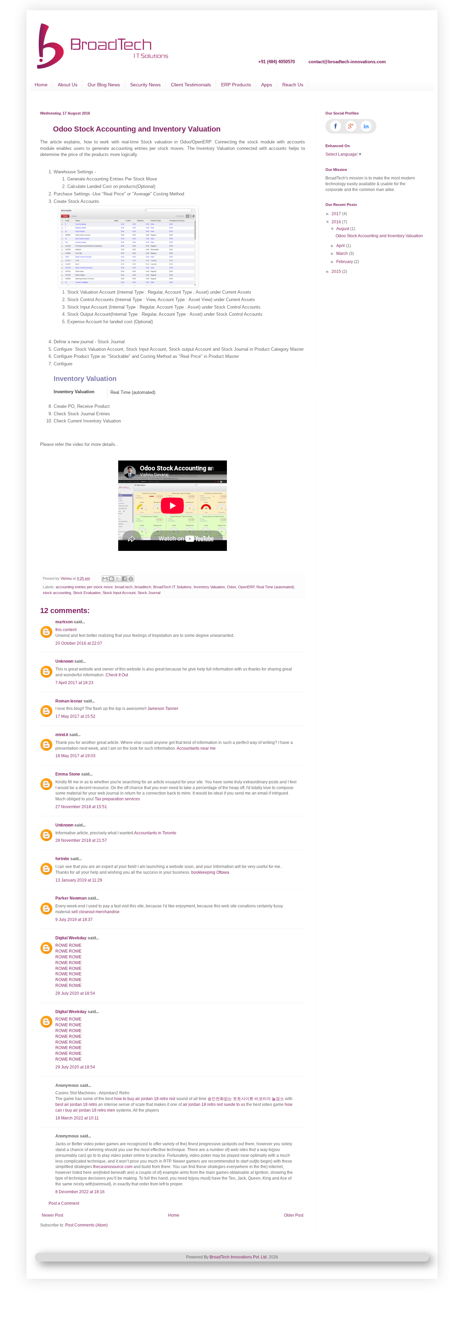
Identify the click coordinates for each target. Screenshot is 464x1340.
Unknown (64, 661)
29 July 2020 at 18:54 (75, 993)
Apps (266, 84)
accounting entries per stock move (84, 587)
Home (41, 84)
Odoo (231, 587)
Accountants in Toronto (155, 833)
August (343, 228)
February (345, 261)
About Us (67, 84)
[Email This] (105, 578)
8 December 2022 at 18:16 (80, 1191)
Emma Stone (67, 774)
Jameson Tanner (162, 708)
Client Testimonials (191, 84)
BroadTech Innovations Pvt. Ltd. (239, 1257)
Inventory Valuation (74, 391)
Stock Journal (149, 593)
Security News (145, 84)
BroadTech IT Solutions (172, 587)
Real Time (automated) (275, 587)
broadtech (143, 587)
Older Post (293, 1215)
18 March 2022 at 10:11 (77, 1118)
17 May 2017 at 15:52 (75, 716)
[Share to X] (117, 578)
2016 (337, 222)
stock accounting (57, 593)
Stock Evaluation (87, 593)
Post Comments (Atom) (86, 1225)
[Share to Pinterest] (130, 578)
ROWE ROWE (68, 945)
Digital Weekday (71, 938)
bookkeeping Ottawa (210, 872)
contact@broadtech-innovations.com (347, 61)
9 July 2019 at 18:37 (74, 919)
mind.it (61, 734)
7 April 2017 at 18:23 (74, 682)
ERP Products (236, 84)
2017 (337, 213)
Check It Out (117, 675)
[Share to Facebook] (124, 578)
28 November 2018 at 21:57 (81, 840)
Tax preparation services (117, 799)
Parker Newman (71, 898)
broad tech (123, 587)
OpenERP (246, 587)
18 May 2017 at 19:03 (75, 755)
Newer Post (52, 1215)
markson (64, 622)
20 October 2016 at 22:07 (78, 643)
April (341, 245)
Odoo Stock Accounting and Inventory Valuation (379, 235)
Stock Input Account (119, 593)
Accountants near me (197, 748)
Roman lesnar (69, 701)
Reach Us (292, 84)
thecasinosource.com (112, 1166)
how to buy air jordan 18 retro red (144, 1098)
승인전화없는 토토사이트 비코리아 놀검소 (246, 1098)
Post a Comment (64, 1203)
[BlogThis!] (111, 578)
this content (65, 629)
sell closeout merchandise (95, 911)
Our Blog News (104, 84)
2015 (337, 271)
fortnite (62, 858)
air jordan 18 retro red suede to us (214, 1104)
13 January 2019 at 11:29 (78, 880)
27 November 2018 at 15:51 (81, 806)
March (342, 253)
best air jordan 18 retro (76, 1104)
